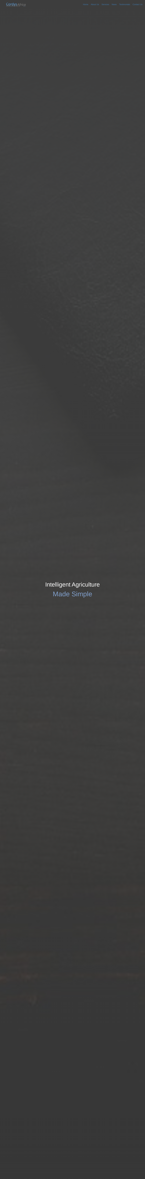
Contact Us (137, 4)
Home (85, 4)
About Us (95, 4)
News (114, 4)
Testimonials (124, 4)
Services (105, 4)
